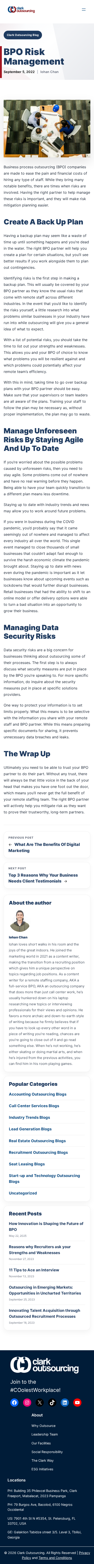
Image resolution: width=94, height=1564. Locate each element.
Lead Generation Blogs (30, 1129)
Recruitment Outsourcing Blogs (38, 1152)
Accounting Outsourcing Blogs (37, 1094)
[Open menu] (83, 9)
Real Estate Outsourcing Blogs (37, 1141)
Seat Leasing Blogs (27, 1164)
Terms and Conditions (55, 1558)
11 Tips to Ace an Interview (34, 1270)
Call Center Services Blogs (34, 1106)
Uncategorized (23, 1193)
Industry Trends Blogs (29, 1117)
